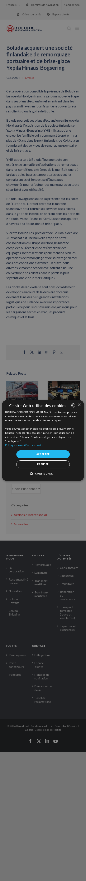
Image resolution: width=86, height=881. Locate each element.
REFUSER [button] (43, 464)
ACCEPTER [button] (43, 454)
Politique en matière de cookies (24, 445)
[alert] (43, 440)
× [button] (79, 405)
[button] (43, 473)
